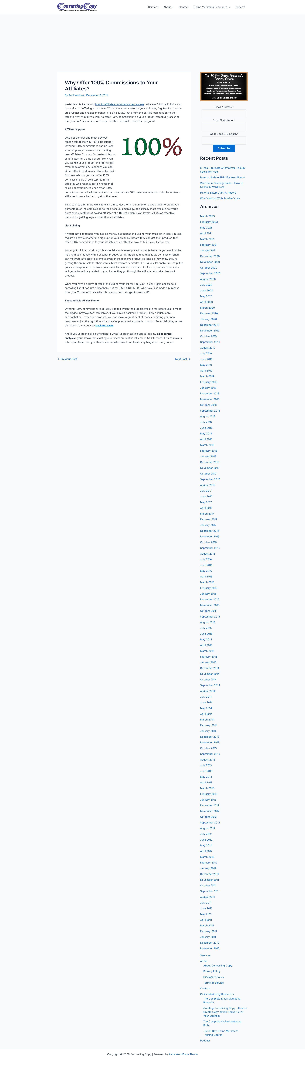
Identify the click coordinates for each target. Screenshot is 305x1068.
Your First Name (224, 120)
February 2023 (209, 221)
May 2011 (205, 914)
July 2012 (206, 834)
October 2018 (208, 404)
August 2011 (207, 896)
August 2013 (207, 759)
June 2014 (206, 702)
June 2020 (206, 290)
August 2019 (207, 347)
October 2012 (208, 816)
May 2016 (206, 570)
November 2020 (210, 261)
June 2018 (206, 427)
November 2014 (209, 673)
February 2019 (208, 382)
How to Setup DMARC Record (218, 192)
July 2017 (206, 490)
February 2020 (209, 313)
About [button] (167, 7)
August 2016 (207, 553)
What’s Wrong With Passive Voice (220, 198)
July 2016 (206, 559)
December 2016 (209, 530)
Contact (184, 7)
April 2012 (206, 851)
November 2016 (209, 536)
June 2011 (206, 908)
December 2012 (209, 805)
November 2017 (209, 467)
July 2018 (206, 422)
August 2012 (207, 828)
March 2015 (207, 650)
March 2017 (207, 513)
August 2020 (208, 279)
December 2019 (209, 324)
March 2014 (207, 719)
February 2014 (208, 725)
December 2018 (209, 393)
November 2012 (209, 811)
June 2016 (206, 565)
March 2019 (207, 376)
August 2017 (207, 485)
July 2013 (206, 765)
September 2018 (210, 410)
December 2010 (209, 942)
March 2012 (207, 856)
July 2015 (206, 628)
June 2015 (206, 633)
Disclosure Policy (213, 977)
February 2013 (208, 793)
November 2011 (209, 879)
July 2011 (205, 902)
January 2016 (208, 593)
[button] (172, 7)
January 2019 (208, 387)
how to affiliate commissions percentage (119, 104)
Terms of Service (213, 982)
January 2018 (208, 456)
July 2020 (206, 284)
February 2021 (208, 244)
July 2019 (206, 353)
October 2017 (208, 473)
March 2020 (207, 307)
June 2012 (206, 839)
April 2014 (206, 713)
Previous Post (67, 359)
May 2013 (206, 776)
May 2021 (206, 227)
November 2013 (209, 742)
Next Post (182, 359)
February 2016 (208, 588)
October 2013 (208, 748)
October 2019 (208, 336)
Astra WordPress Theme (183, 1054)
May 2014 (206, 708)
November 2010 (209, 948)
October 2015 (208, 610)
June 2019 (206, 359)
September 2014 (210, 685)
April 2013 (206, 782)
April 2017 (206, 507)
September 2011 (210, 891)
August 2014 (207, 691)
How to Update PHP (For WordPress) (222, 177)
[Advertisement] (152, 38)
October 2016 (208, 542)
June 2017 (206, 496)
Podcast (240, 7)
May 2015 (206, 639)
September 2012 (210, 822)
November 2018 (209, 399)
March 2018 (207, 445)
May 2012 (206, 845)
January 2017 (208, 525)
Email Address (224, 107)
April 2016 (206, 576)
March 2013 (207, 788)
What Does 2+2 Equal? (224, 133)
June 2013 (206, 771)
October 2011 (208, 885)
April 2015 (206, 645)
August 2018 (207, 416)
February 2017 (208, 519)
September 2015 (210, 616)
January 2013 (208, 799)
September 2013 (210, 753)
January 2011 (208, 936)
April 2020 (206, 302)
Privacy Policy (211, 971)
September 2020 (210, 273)
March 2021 (207, 239)
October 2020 (208, 267)
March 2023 (207, 216)
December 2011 (209, 874)
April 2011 (206, 919)
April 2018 (206, 439)
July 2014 (206, 696)
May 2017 (206, 502)
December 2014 (209, 668)
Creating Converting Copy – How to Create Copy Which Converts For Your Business (225, 1012)
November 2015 (209, 605)
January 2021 (208, 250)
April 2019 (206, 370)
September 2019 (210, 342)
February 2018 (208, 450)
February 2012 (208, 862)
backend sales (104, 325)
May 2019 (206, 364)
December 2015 (209, 599)
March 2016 (207, 582)
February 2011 (208, 931)
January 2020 (208, 319)
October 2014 (208, 679)
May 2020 (206, 296)
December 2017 (209, 462)
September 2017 (210, 479)
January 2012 (208, 868)
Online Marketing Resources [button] (210, 7)
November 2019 (209, 330)
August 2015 (207, 622)
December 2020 (210, 256)
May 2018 (206, 433)
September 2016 (210, 547)
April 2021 (206, 233)
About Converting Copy (217, 965)
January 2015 (208, 662)
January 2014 (208, 731)
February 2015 (208, 656)
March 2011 (207, 925)
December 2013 (209, 736)
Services (153, 7)
